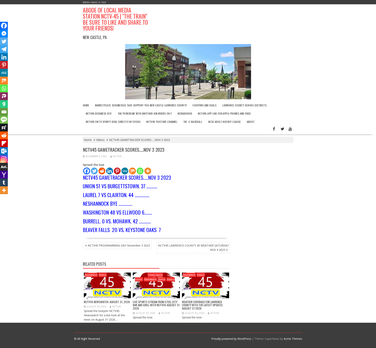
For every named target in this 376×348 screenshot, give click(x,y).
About (251, 122)
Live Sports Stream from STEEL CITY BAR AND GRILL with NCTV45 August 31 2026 (156, 305)
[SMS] (4, 120)
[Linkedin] (109, 171)
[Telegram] (4, 49)
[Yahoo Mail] (4, 175)
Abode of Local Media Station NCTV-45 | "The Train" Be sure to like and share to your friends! (115, 19)
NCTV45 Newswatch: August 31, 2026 (107, 302)
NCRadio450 (185, 113)
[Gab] (4, 104)
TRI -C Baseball (192, 122)
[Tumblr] (4, 182)
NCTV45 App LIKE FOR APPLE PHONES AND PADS (224, 113)
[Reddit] (102, 171)
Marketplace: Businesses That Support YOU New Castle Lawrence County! (141, 105)
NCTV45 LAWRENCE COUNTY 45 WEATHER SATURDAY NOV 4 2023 (193, 248)
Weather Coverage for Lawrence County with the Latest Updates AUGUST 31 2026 (202, 305)
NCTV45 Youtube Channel (161, 122)
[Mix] (132, 171)
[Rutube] (4, 127)
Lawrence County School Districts (244, 105)
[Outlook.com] (4, 151)
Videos (102, 274)
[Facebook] (86, 171)
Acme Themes (293, 339)
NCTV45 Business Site (99, 113)
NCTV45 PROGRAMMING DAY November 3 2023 (119, 245)
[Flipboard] (4, 143)
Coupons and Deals (204, 105)
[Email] (4, 112)
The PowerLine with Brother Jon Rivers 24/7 (145, 113)
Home (86, 105)
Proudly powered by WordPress (231, 339)
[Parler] (4, 96)
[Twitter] (94, 171)
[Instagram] (4, 159)
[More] (147, 171)
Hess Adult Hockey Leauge (224, 122)
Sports (161, 279)
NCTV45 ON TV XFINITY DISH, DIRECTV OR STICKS (113, 122)
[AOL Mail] (4, 167)
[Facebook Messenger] (4, 33)
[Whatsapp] (140, 171)
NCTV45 (117, 156)
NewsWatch (91, 274)
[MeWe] (124, 171)
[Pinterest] (117, 171)
